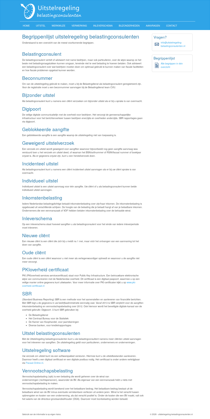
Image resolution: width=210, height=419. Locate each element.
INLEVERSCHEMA (103, 25)
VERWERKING (79, 25)
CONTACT (171, 25)
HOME (26, 25)
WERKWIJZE (58, 25)
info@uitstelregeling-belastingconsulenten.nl (173, 44)
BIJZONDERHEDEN (129, 25)
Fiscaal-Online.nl (34, 362)
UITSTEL (40, 25)
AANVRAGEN (153, 25)
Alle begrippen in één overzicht (172, 65)
